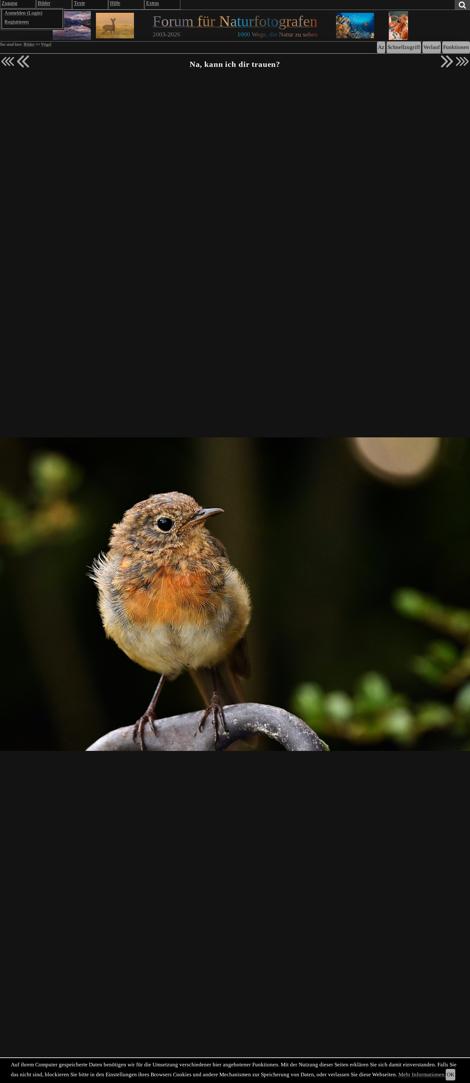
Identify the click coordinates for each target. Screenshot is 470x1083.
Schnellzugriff (404, 47)
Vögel (46, 44)
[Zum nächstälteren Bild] (462, 61)
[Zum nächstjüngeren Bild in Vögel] (23, 61)
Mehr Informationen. (422, 1074)
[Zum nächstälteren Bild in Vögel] (447, 61)
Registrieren (16, 22)
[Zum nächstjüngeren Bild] (7, 61)
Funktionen (456, 47)
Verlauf (431, 47)
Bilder (29, 44)
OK (450, 1074)
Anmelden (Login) (23, 13)
